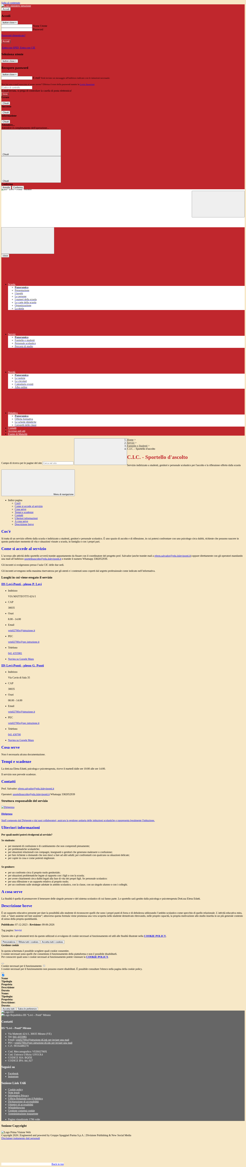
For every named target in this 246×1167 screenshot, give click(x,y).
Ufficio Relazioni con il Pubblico (25, 1098)
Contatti (19, 515)
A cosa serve (21, 521)
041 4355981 (15, 653)
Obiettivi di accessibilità (20, 1104)
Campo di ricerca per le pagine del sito (21, 463)
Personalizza (9, 942)
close (5, 255)
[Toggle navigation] (27, 240)
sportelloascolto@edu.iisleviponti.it (42, 558)
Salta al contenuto (10, 2)
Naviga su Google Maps (21, 659)
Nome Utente (40, 25)
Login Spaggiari (87, 84)
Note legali (14, 1092)
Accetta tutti (52, 942)
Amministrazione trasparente (23, 1113)
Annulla (6, 187)
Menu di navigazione (63, 494)
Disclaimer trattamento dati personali (20, 1138)
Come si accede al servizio (29, 506)
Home (130, 439)
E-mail (36, 77)
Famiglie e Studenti (137, 445)
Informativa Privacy (18, 1095)
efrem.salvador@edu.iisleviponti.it (172, 555)
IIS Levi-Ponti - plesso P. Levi (21, 584)
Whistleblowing (16, 1107)
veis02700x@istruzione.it (21, 630)
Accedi (6, 9)
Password (38, 29)
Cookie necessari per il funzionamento (21, 966)
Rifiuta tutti (28, 942)
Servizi (130, 442)
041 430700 (14, 734)
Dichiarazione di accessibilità (23, 1101)
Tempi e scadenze (24, 512)
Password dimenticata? (13, 35)
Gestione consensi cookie (21, 1110)
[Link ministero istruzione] (16, 5)
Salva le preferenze (27, 1009)
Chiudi (6, 103)
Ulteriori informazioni (26, 518)
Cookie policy (15, 1089)
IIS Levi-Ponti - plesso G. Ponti (22, 665)
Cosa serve (20, 509)
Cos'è (18, 503)
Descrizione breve (24, 524)
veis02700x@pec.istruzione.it (23, 641)
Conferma (18, 187)
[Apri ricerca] (218, 204)
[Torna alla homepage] (123, 190)
